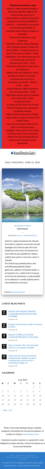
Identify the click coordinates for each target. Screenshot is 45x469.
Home (11, 455)
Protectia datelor (31, 457)
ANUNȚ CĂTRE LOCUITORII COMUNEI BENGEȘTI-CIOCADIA (23, 336)
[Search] (42, 153)
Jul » (10, 410)
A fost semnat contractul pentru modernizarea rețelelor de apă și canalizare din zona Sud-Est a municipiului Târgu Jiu (22, 359)
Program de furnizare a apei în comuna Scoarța (25, 325)
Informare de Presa (22, 226)
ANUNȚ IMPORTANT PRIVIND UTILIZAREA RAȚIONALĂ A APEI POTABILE (22, 313)
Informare (22, 228)
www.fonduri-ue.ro (30, 434)
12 (15, 396)
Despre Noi (21, 455)
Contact (22, 459)
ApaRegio (33, 235)
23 (40, 400)
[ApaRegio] (22, 153)
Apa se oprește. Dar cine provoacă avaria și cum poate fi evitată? (23, 346)
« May (4, 410)
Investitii (31, 455)
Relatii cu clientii (13, 457)
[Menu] (3, 153)
